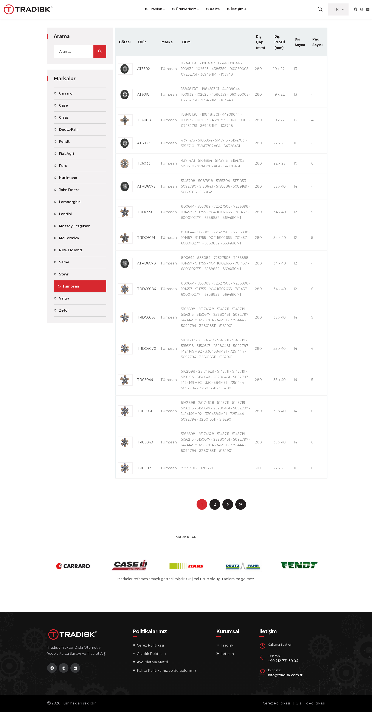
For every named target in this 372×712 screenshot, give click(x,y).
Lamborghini (70, 202)
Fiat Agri (66, 154)
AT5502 (143, 69)
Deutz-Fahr (69, 129)
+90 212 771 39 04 (283, 661)
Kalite (214, 9)
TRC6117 (144, 468)
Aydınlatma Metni (152, 662)
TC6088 (144, 120)
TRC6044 (145, 380)
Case (63, 105)
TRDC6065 (146, 317)
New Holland (70, 250)
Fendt (64, 142)
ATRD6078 (146, 263)
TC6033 (143, 163)
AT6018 (143, 94)
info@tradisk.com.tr (285, 675)
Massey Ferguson (74, 226)
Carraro (66, 93)
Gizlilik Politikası (151, 654)
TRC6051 (144, 411)
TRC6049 (145, 442)
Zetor (64, 310)
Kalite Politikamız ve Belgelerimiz (166, 670)
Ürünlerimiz (185, 9)
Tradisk (155, 9)
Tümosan (70, 286)
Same (64, 262)
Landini (65, 214)
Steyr (64, 274)
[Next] (227, 504)
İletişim (236, 9)
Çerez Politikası (150, 645)
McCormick (69, 238)
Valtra (64, 298)
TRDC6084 (146, 289)
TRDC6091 (146, 238)
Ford (63, 166)
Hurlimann (68, 178)
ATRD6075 (146, 186)
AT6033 (143, 143)
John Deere (69, 190)
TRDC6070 (146, 349)
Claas (64, 117)
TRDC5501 (146, 212)
